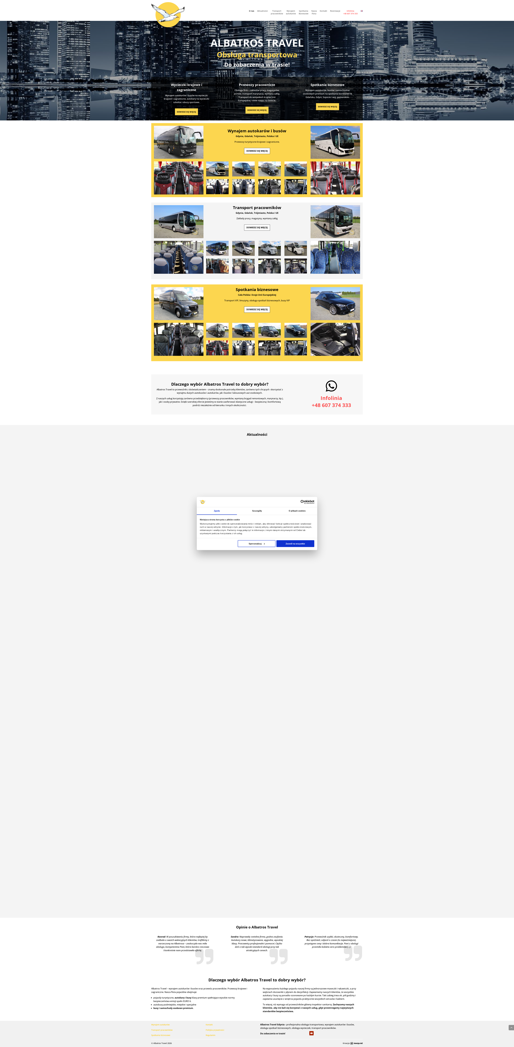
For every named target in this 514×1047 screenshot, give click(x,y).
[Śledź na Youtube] (311, 1033)
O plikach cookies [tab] (297, 511)
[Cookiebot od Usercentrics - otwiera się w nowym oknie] (302, 502)
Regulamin (210, 1035)
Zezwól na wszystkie (295, 543)
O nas (251, 11)
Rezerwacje (335, 11)
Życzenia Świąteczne (257, 737)
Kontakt (323, 11)
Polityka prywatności (215, 1030)
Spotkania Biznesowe (303, 12)
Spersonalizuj (255, 543)
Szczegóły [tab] (257, 511)
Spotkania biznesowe (160, 1035)
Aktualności (262, 11)
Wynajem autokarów (291, 12)
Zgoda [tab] (217, 511)
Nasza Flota (314, 12)
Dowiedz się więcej (186, 112)
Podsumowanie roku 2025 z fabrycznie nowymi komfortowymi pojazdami (257, 580)
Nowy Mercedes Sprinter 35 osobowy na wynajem (257, 893)
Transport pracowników (277, 12)
